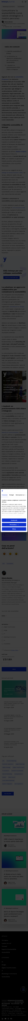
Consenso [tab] (4, 495)
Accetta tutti (14, 520)
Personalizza (13, 524)
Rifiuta (14, 529)
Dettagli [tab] (11, 495)
